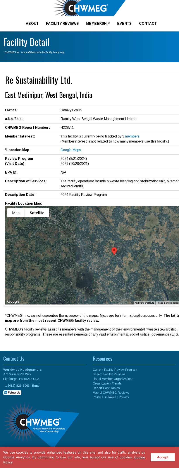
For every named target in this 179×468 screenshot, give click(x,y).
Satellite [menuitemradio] (37, 213)
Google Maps (70, 150)
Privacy (124, 397)
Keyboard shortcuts (144, 303)
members (132, 136)
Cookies (111, 397)
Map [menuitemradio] (16, 213)
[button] (114, 251)
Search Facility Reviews (109, 374)
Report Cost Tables (106, 388)
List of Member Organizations (113, 379)
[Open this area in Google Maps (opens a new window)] (13, 301)
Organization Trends (107, 383)
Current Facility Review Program (115, 369)
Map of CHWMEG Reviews (111, 392)
